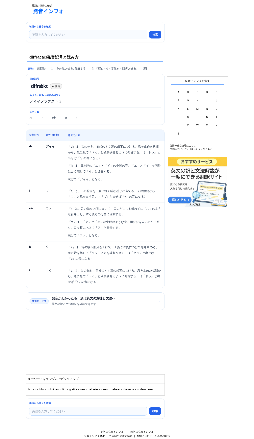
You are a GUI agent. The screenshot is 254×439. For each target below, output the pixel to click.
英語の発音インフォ (112, 431)
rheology (128, 389)
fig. (64, 389)
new (106, 389)
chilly (40, 389)
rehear (116, 389)
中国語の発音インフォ (141, 431)
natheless (94, 389)
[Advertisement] (139, 9)
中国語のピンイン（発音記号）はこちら (191, 149)
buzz (31, 389)
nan (82, 389)
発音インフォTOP (94, 435)
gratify (73, 389)
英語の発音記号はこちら (183, 145)
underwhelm (145, 389)
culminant (53, 389)
